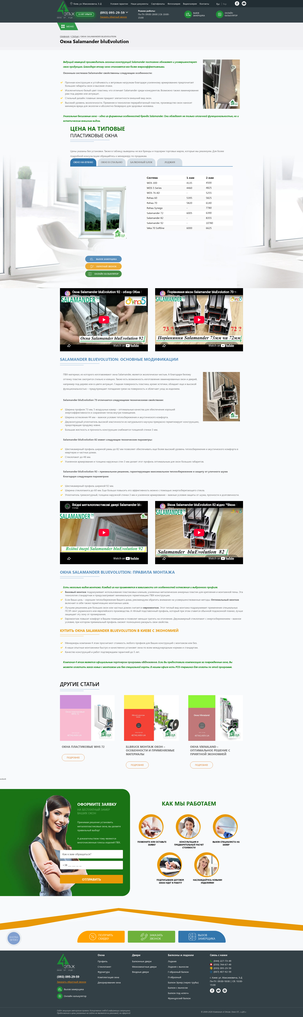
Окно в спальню (111, 162)
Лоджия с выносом (178, 966)
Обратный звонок (106, 266)
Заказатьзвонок (156, 936)
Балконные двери (142, 961)
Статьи (75, 36)
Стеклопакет (104, 966)
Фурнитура (104, 971)
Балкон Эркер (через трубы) (183, 982)
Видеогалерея (190, 3)
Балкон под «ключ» (178, 993)
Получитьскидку (105, 936)
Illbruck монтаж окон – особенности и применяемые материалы (150, 750)
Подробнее (73, 757)
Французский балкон (179, 998)
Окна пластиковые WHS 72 (83, 747)
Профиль (102, 961)
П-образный (174, 977)
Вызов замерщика (199, 14)
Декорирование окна (109, 982)
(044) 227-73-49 (223, 960)
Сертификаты (158, 3)
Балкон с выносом (178, 987)
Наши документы (139, 3)
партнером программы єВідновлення (135, 662)
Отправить (91, 879)
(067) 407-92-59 (223, 971)
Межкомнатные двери (144, 966)
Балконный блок (141, 162)
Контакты (204, 3)
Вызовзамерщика (206, 936)
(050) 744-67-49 (223, 964)
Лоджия (169, 162)
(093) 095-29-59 (112, 12)
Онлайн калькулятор (231, 14)
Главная (64, 36)
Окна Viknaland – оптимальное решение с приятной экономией (210, 750)
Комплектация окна (108, 977)
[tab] (84, 162)
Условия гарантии (119, 3)
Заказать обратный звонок (113, 16)
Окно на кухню (83, 162)
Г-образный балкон (178, 971)
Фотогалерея (174, 3)
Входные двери (140, 971)
